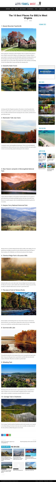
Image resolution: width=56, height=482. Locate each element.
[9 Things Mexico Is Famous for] (46, 109)
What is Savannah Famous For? (18, 470)
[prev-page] (2, 474)
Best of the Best (23, 9)
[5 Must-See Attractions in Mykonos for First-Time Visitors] (42, 155)
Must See (16, 9)
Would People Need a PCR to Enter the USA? (28, 441)
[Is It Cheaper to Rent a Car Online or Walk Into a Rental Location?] (51, 155)
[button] (53, 9)
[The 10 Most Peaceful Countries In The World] (46, 99)
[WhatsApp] (10, 435)
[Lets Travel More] (28, 3)
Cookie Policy (42, 9)
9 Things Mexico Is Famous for (46, 112)
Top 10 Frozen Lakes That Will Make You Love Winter (45, 91)
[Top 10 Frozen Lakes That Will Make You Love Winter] (46, 89)
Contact (48, 9)
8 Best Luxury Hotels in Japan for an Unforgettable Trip (7, 442)
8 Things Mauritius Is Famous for (46, 122)
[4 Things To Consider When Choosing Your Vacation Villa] (51, 165)
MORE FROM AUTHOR (15, 447)
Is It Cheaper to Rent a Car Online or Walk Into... (50, 160)
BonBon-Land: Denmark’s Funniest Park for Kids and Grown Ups (30, 458)
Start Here (8, 9)
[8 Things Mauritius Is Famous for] (46, 120)
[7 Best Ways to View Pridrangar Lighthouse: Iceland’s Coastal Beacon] (6, 465)
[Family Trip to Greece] (42, 165)
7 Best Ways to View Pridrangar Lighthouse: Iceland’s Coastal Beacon (6, 471)
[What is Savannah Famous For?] (18, 465)
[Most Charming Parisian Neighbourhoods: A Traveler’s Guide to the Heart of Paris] (18, 452)
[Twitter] (5, 435)
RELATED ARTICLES (6, 447)
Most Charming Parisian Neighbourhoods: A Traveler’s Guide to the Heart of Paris (18, 458)
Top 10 (12, 9)
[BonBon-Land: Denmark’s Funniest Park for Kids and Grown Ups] (30, 452)
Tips (36, 9)
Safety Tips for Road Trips (29, 470)
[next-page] (3, 474)
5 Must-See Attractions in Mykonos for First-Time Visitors (42, 160)
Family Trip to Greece (41, 168)
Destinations (30, 9)
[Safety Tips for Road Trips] (30, 465)
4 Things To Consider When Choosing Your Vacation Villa (50, 169)
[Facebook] (2, 435)
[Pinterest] (7, 435)
